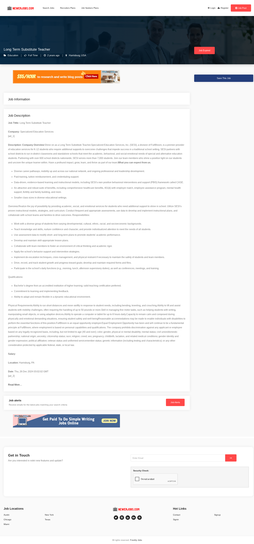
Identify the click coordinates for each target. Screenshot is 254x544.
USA (83, 55)
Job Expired (204, 50)
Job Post (242, 8)
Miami (6, 524)
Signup (217, 515)
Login (212, 8)
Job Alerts (175, 402)
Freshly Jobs (136, 540)
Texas (47, 519)
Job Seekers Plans (90, 8)
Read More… (15, 384)
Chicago (7, 519)
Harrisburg (74, 55)
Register (225, 8)
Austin (6, 515)
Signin (176, 519)
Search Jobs (48, 8)
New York (49, 515)
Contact (176, 515)
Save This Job (224, 78)
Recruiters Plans (67, 8)
